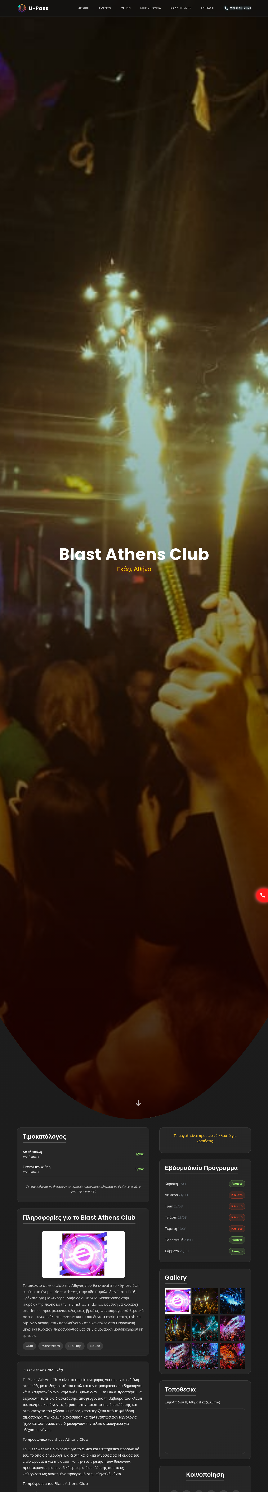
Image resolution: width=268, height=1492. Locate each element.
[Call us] (262, 895)
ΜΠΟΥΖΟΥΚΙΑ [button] (150, 8)
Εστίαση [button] (207, 8)
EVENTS (105, 8)
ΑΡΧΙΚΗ (83, 8)
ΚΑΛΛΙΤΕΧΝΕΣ (181, 8)
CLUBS (126, 8)
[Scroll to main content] (138, 1102)
